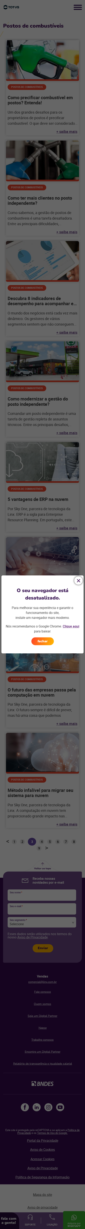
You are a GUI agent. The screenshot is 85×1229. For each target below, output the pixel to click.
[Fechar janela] (78, 580)
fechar (43, 641)
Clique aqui (71, 626)
